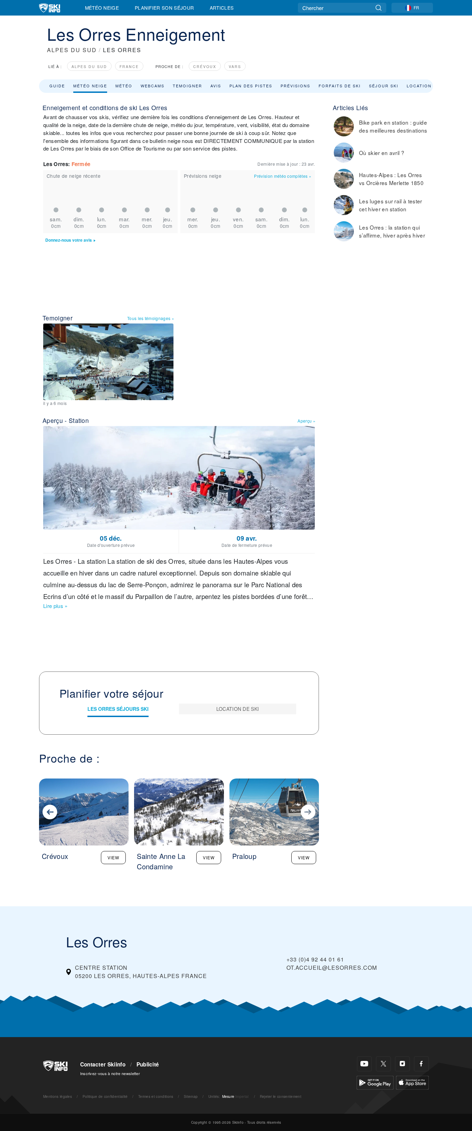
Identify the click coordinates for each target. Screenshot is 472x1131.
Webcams (152, 85)
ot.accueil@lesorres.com (331, 968)
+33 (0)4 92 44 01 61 (315, 959)
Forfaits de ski (340, 85)
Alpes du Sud (89, 66)
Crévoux (204, 66)
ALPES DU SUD (72, 50)
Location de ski (428, 85)
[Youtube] (364, 1063)
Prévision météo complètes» (282, 176)
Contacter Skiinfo (102, 1064)
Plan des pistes (250, 85)
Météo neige (90, 85)
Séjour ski (383, 85)
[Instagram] (402, 1063)
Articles (222, 7)
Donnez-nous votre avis (68, 240)
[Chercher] (378, 8)
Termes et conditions (155, 1096)
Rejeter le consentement (280, 1096)
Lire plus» (55, 605)
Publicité (147, 1064)
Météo (123, 85)
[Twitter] (383, 1063)
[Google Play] (375, 1081)
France (129, 66)
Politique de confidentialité (105, 1096)
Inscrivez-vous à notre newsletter (110, 1073)
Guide (57, 85)
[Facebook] (421, 1063)
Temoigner (187, 85)
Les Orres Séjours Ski (118, 708)
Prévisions (295, 85)
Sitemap (191, 1096)
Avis (215, 85)
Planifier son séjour (164, 7)
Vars (235, 66)
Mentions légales (57, 1096)
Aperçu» (306, 421)
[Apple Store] (412, 1081)
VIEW (113, 857)
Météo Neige (102, 7)
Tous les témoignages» (150, 318)
